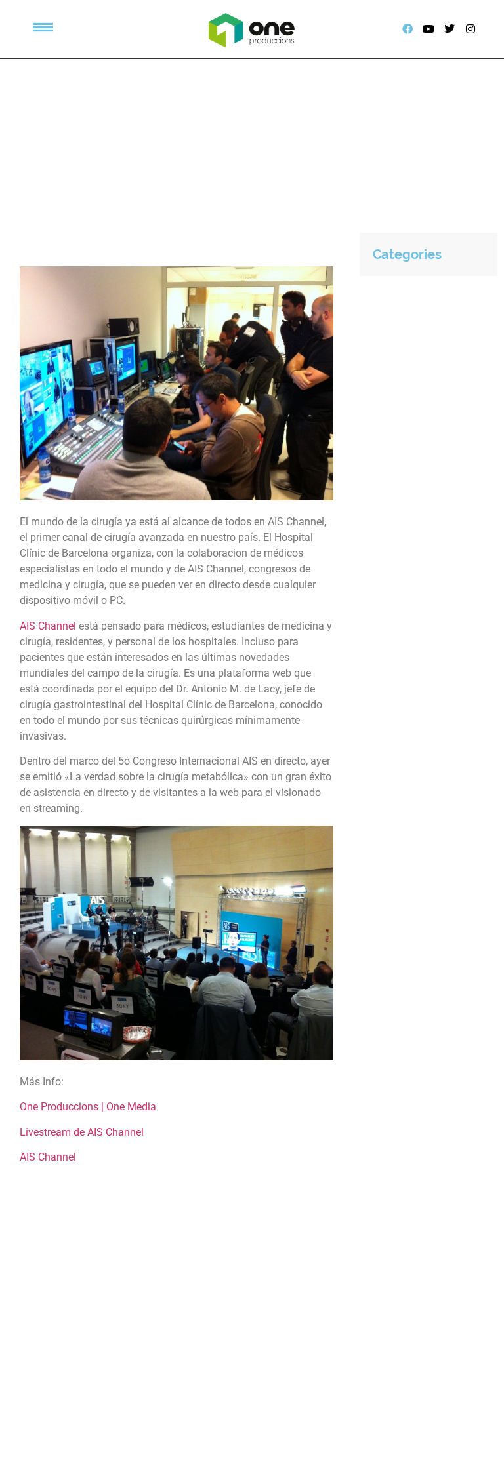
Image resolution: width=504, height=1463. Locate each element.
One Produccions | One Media (88, 1106)
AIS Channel (48, 626)
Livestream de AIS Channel (82, 1132)
